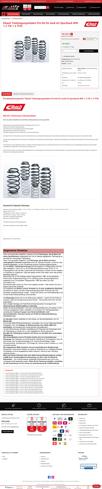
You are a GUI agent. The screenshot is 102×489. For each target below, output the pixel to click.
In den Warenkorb (88, 51)
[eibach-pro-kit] (30, 47)
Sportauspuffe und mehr (85, 435)
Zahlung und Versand (46, 466)
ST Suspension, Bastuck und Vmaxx (88, 425)
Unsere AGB (82, 420)
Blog (4, 456)
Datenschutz (82, 423)
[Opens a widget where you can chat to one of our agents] (96, 486)
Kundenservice (45, 452)
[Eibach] (91, 25)
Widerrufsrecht (45, 459)
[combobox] (40, 7)
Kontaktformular (14, 427)
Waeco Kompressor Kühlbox (86, 428)
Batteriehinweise (45, 463)
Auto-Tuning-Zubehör (84, 432)
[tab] (6, 94)
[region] (30, 48)
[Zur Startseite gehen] (10, 7)
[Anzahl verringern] (63, 50)
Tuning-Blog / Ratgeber (9, 452)
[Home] (3, 14)
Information (82, 414)
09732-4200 (5, 421)
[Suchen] (47, 7)
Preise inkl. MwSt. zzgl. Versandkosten (70, 38)
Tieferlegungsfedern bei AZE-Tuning (88, 430)
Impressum (82, 418)
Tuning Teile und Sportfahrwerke (87, 444)
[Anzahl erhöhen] (77, 50)
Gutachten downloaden (84, 85)
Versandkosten (46, 481)
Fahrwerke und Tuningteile (86, 441)
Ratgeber (5, 459)
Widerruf (43, 461)
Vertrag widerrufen (7, 431)
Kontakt (43, 456)
